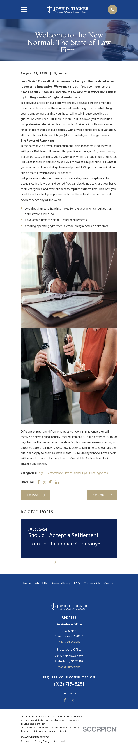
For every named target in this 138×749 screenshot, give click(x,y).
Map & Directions (69, 641)
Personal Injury (61, 583)
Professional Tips (76, 473)
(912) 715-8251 (69, 684)
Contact (109, 583)
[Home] (68, 10)
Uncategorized (98, 473)
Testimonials (92, 583)
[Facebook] (65, 700)
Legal (40, 473)
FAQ (77, 583)
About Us (41, 583)
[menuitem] (25, 741)
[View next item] (55, 562)
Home (27, 583)
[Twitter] (73, 700)
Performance (54, 473)
